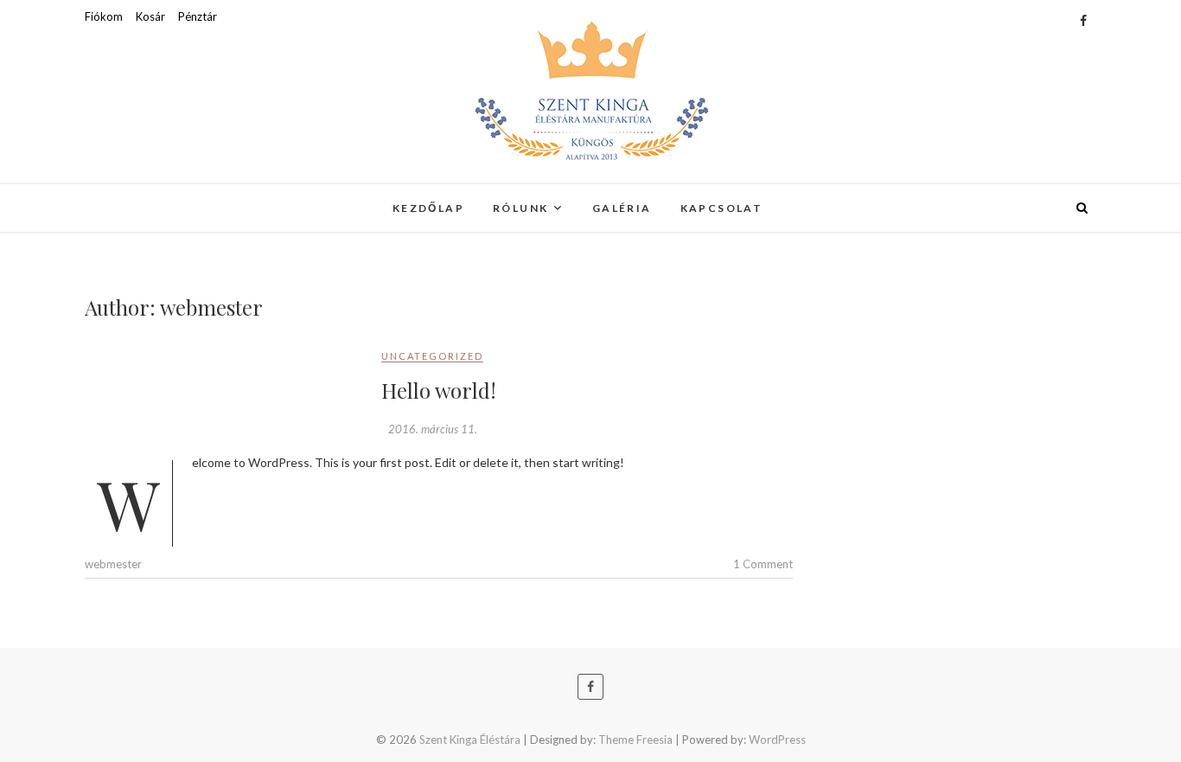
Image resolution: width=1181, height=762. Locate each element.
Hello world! (438, 390)
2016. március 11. (432, 429)
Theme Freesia (635, 739)
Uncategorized (432, 356)
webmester (113, 564)
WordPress (777, 739)
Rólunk (520, 208)
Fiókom (104, 16)
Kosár (150, 16)
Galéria (622, 208)
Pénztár (197, 16)
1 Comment (763, 564)
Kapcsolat (721, 208)
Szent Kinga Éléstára (181, 197)
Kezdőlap (428, 208)
